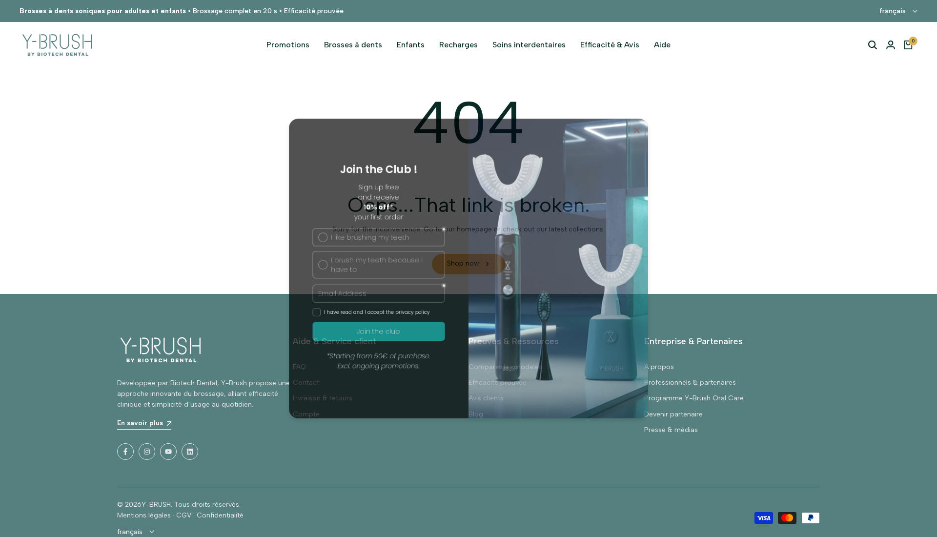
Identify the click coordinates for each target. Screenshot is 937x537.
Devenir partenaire (673, 414)
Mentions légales (144, 515)
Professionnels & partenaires (690, 382)
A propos (659, 367)
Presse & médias (671, 430)
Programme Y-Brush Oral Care (694, 398)
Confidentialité (220, 515)
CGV (183, 515)
